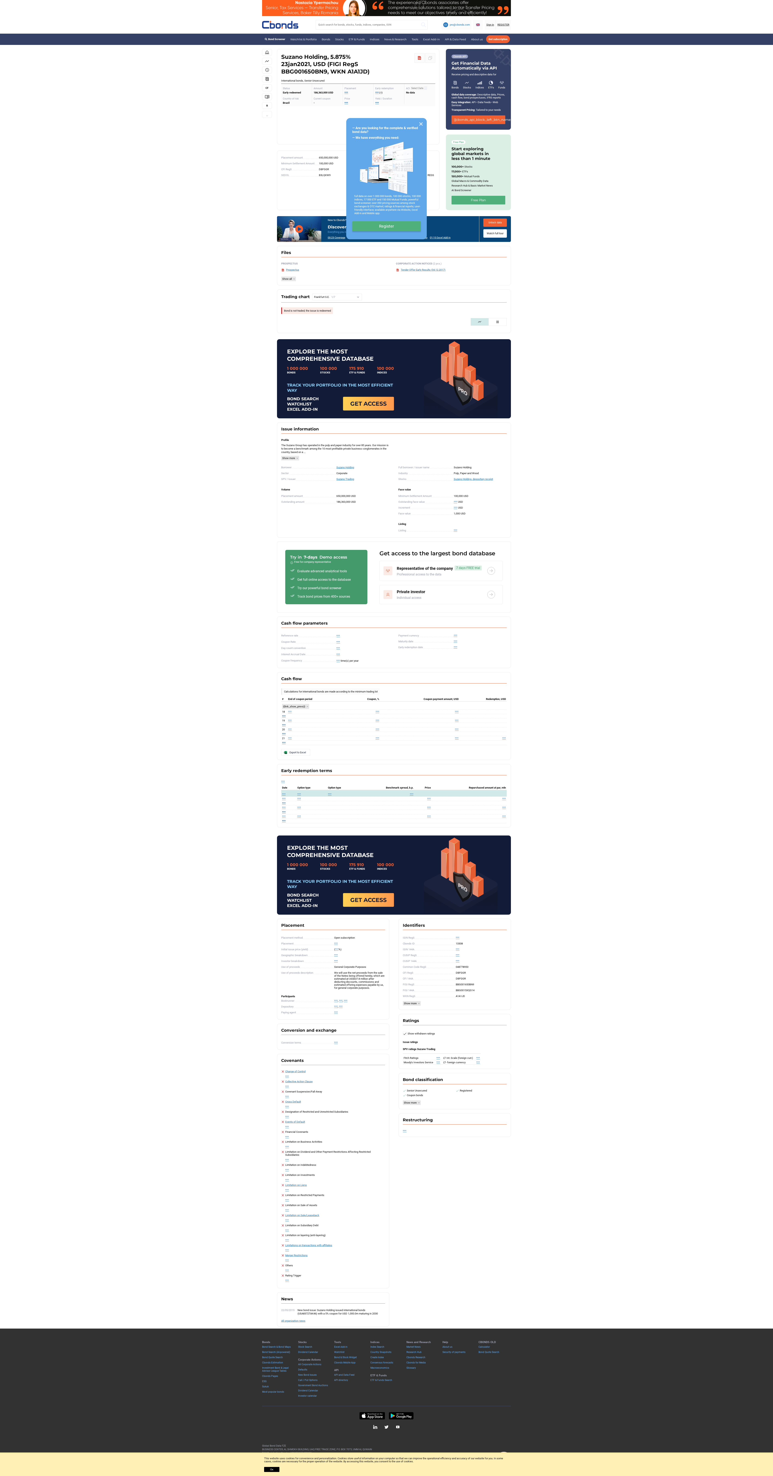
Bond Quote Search (272, 1357)
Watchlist (339, 1352)
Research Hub (414, 1352)
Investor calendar (307, 1395)
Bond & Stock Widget (345, 1357)
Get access (368, 403)
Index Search (377, 1346)
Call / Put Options (307, 1380)
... (267, 115)
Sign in (490, 24)
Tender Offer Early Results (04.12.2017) (423, 269)
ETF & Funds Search (381, 1380)
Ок (271, 1469)
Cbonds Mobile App (344, 1362)
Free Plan (478, 200)
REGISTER (503, 24)
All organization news (293, 1320)
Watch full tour (495, 233)
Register (386, 226)
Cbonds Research (415, 1357)
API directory (341, 1380)
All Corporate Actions (309, 1364)
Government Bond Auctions (313, 1385)
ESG (264, 1381)
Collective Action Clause (299, 1081)
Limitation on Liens (296, 1185)
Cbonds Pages (270, 1376)
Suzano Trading (345, 479)
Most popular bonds (273, 1391)
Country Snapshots (380, 1352)
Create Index (377, 1357)
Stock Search (305, 1346)
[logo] (280, 25)
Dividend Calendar (308, 1352)
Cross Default (293, 1101)
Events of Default (295, 1121)
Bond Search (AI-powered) (276, 1352)
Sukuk (265, 1386)
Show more (288, 458)
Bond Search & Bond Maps (276, 1346)
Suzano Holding (345, 467)
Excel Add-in (431, 39)
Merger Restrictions (296, 1255)
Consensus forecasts (381, 1362)
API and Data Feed (344, 1374)
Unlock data (495, 222)
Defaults (302, 1369)
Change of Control (295, 1071)
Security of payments (453, 1352)
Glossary (411, 1367)
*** (346, 92)
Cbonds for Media (416, 1362)
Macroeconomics (379, 1367)
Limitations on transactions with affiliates (308, 1245)
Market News (413, 1346)
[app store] (372, 1415)
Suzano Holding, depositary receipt (473, 479)
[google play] (401, 1415)
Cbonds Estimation (272, 1362)
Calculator (484, 1346)
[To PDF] (419, 58)
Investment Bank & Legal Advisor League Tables (275, 1369)
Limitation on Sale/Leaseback (302, 1215)
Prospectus (292, 269)
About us (477, 39)
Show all (287, 278)
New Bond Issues (307, 1374)
